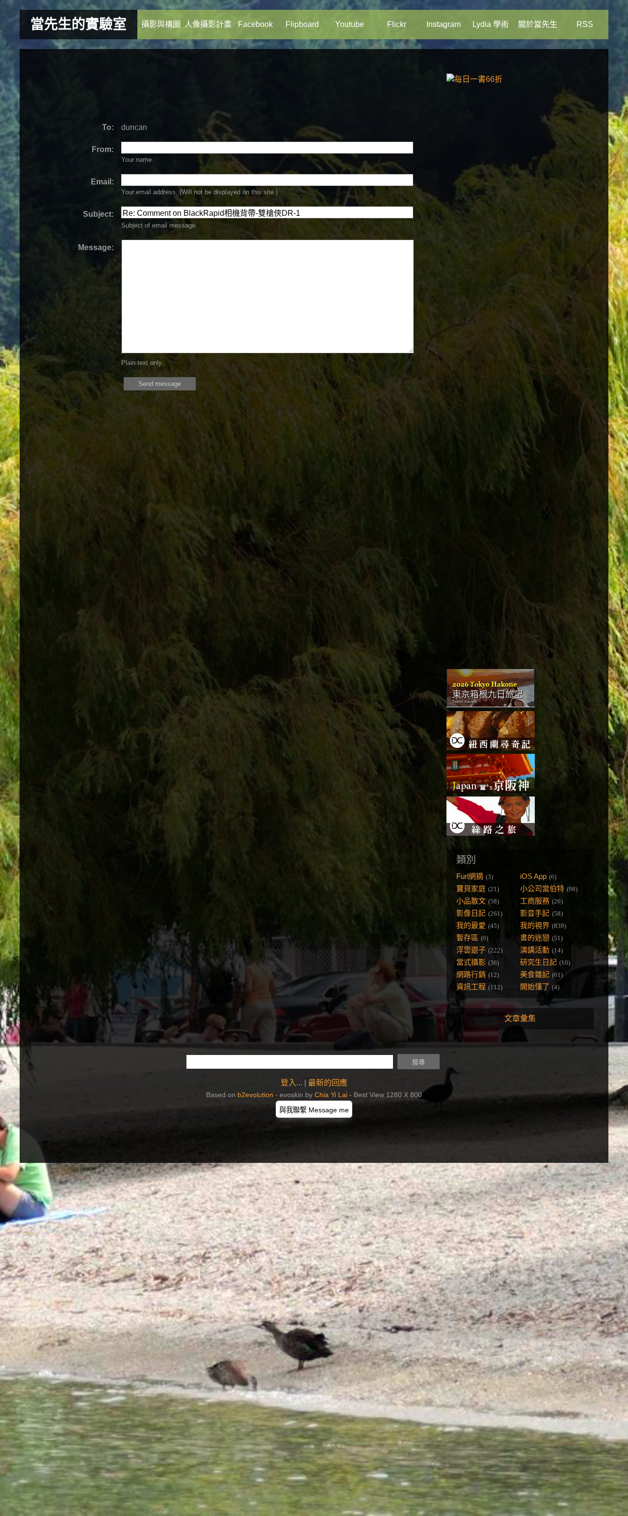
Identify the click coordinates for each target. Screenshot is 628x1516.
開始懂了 (535, 986)
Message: (96, 247)
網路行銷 (471, 974)
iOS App (533, 876)
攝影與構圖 (161, 24)
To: (108, 127)
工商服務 (535, 901)
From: (103, 149)
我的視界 (535, 925)
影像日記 (471, 913)
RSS (584, 24)
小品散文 (471, 901)
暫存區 (467, 937)
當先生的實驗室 (78, 24)
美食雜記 (535, 974)
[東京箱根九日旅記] (490, 705)
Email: (102, 182)
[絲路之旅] (490, 833)
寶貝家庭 (471, 888)
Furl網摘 (469, 876)
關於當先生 (537, 24)
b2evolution (255, 1095)
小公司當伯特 (542, 888)
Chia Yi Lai (330, 1095)
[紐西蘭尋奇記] (490, 748)
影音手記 (535, 913)
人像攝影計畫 (208, 24)
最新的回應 (327, 1083)
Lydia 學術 (490, 24)
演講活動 (535, 950)
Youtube (349, 24)
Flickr (396, 24)
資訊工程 (471, 986)
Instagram (443, 24)
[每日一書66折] (474, 79)
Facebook (255, 24)
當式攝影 (471, 962)
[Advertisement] (213, 86)
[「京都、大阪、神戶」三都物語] (490, 790)
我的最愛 (471, 925)
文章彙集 (520, 1018)
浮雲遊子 (471, 950)
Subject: (98, 214)
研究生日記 (538, 962)
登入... (291, 1083)
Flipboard (302, 24)
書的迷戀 (535, 937)
